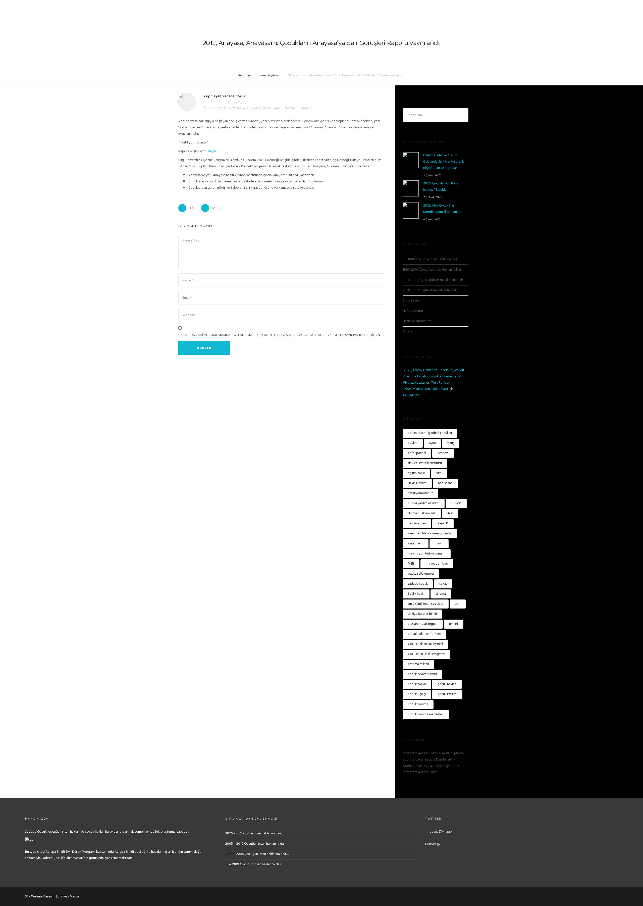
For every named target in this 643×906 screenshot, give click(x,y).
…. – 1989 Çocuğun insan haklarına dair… (254, 864)
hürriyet (456, 503)
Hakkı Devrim (417, 483)
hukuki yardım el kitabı (423, 503)
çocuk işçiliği (417, 694)
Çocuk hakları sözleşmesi (425, 644)
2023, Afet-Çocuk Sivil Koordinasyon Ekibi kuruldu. (442, 209)
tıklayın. (211, 151)
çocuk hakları (447, 684)
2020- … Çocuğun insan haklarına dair (430, 290)
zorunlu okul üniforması (424, 634)
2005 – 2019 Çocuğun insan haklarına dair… (250, 107)
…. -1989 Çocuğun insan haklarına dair (430, 259)
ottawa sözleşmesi (421, 573)
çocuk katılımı (447, 694)
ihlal (450, 513)
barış (450, 443)
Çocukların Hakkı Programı (426, 654)
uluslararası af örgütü (423, 624)
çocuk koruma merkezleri (426, 714)
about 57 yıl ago (441, 831)
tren (457, 604)
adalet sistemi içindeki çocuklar (430, 433)
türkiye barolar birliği (422, 614)
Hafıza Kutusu (413, 311)
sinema (441, 593)
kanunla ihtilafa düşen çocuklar (430, 533)
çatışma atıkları (418, 664)
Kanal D (443, 523)
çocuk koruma (418, 704)
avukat (412, 443)
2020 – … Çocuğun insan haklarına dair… (254, 833)
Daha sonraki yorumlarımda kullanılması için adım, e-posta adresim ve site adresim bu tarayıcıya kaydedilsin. (279, 335)
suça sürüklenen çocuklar (425, 604)
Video (407, 331)
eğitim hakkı (416, 473)
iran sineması (417, 523)
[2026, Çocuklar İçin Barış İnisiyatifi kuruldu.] (411, 188)
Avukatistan (411, 395)
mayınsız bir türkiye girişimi (426, 553)
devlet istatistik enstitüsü (425, 463)
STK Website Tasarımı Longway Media (52, 896)
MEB (411, 563)
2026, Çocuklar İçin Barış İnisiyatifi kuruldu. (440, 186)
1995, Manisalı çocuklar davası (426, 389)
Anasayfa (244, 75)
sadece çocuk (418, 583)
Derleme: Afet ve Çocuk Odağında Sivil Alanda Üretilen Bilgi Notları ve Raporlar (444, 162)
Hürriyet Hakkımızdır (422, 513)
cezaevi (443, 453)
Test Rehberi (440, 383)
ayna (432, 443)
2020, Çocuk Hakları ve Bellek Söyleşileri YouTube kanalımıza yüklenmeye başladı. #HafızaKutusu (433, 376)
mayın (439, 543)
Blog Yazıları (269, 75)
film (439, 473)
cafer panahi (417, 453)
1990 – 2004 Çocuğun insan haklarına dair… (257, 854)
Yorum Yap (235, 101)
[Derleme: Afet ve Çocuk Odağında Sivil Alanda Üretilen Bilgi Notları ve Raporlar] (411, 160)
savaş (443, 583)
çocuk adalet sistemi (422, 674)
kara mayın (415, 543)
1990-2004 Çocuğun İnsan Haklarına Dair (432, 270)
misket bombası (437, 563)
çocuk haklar (417, 684)
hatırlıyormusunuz (420, 493)
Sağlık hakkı (416, 593)
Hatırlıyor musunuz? (299, 107)
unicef (453, 624)
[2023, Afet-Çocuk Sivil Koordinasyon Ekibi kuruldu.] (411, 210)
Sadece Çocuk (234, 96)
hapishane (445, 483)
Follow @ (432, 844)
